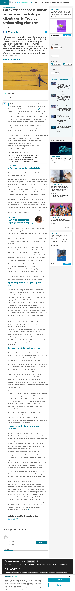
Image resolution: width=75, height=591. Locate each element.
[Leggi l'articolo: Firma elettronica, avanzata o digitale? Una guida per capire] (61, 155)
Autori (10, 564)
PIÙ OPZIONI (59, 585)
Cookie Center (63, 564)
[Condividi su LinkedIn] (6, 32)
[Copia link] (14, 32)
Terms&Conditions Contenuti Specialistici (47, 564)
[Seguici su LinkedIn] (37, 561)
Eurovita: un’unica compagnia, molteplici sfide (24, 155)
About (6, 564)
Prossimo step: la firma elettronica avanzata (23, 161)
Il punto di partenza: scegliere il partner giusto (24, 157)
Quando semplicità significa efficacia (21, 159)
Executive (11, 28)
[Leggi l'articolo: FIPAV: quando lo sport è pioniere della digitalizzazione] (61, 216)
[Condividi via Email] (11, 32)
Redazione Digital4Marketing (11, 59)
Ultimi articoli (37, 2)
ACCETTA (59, 580)
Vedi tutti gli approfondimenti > (63, 135)
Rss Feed (20, 564)
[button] (4, 2)
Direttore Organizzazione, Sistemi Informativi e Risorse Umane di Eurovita (21, 223)
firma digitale (37, 109)
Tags (15, 564)
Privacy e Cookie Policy (29, 564)
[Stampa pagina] (17, 32)
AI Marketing (45, 2)
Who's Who (13, 217)
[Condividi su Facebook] (3, 32)
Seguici (30, 561)
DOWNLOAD (67, 35)
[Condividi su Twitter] (9, 32)
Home (5, 28)
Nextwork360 (8, 571)
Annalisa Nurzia (19, 220)
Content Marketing (65, 2)
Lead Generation (54, 2)
